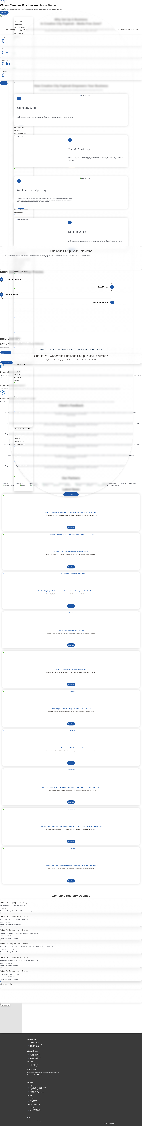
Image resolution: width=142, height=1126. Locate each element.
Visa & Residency (19, 30)
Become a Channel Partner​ (21, 209)
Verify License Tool (34, 1090)
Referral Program (34, 1066)
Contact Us (17, 438)
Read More (71, 527)
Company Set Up (34, 1042)
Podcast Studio (34, 1058)
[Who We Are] (14, 395)
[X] (31, 1075)
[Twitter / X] (6, 3)
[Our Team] (14, 424)
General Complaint (19, 441)
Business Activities (34, 1046)
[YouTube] (10, 3)
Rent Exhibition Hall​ (19, 127)
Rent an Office (33, 1055)
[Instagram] (17, 3)
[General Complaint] (14, 474)
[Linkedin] (14, 3)
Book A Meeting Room (35, 1057)
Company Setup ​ (18, 24)
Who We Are (17, 374)
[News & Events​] (14, 345)
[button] (23, 14)
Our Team (16, 380)
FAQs (31, 1086)
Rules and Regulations (36, 1088)
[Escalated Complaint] (14, 489)
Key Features (17, 377)
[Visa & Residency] (14, 81)
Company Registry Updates (37, 1092)
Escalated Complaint (19, 444)
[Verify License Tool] (14, 330)
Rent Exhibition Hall (35, 1054)
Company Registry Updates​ (21, 271)
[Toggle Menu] (27, 15)
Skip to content (4, 0)
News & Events (34, 1091)
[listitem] (71, 108)
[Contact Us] (14, 459)
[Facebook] (3, 3)
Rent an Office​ (17, 130)
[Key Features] (14, 409)
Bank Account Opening (20, 27)
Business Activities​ (19, 33)
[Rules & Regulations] (14, 315)
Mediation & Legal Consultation (38, 1087)
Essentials (32, 1048)
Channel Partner (34, 1064)
